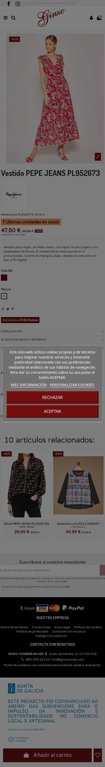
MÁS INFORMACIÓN (29, 384)
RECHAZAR (52, 397)
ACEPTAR (52, 411)
